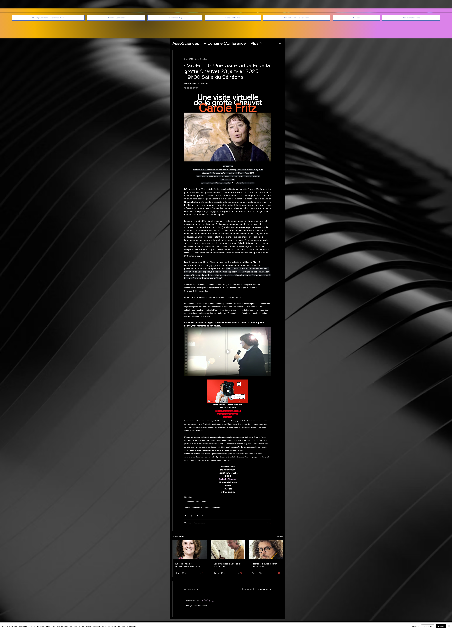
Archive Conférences (192, 508)
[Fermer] (449, 626)
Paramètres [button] (415, 626)
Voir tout (280, 536)
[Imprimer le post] (208, 515)
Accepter (441, 626)
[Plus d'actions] (269, 58)
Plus (254, 43)
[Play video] (227, 351)
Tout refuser (427, 626)
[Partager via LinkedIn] (197, 515)
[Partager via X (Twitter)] (191, 515)
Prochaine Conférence (225, 43)
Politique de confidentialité (126, 626)
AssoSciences (185, 43)
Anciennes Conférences (211, 508)
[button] (296, 18)
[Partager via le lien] (203, 515)
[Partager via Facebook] (185, 515)
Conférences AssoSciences (196, 502)
